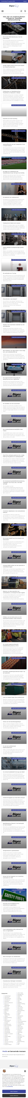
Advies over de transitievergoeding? (12, 721)
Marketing (19, 995)
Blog (5, 1012)
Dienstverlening (7, 1017)
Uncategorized (20, 1024)
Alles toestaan (14, 1091)
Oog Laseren (20, 1007)
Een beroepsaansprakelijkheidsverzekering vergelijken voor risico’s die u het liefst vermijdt (13, 482)
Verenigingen (20, 1028)
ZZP (18, 1044)
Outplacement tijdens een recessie (11, 223)
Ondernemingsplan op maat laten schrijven (14, 797)
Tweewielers (20, 1022)
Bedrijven (6, 1009)
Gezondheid (7, 1031)
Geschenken (7, 1029)
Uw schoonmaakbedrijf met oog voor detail (14, 772)
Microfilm (19, 999)
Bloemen (6, 1010)
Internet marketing (8, 1041)
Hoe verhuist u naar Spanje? (10, 299)
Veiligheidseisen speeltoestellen (11, 850)
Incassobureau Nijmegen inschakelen (12, 981)
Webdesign (19, 1032)
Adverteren (6, 997)
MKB (18, 1001)
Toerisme (19, 1019)
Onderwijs (19, 1006)
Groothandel (7, 1032)
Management (20, 994)
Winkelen (19, 1034)
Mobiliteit (19, 1002)
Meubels (19, 998)
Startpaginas (20, 1015)
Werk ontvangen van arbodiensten (11, 956)
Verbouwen (20, 1026)
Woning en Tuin (20, 1036)
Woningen (19, 1037)
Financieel (6, 1027)
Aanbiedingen (7, 995)
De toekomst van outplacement (11, 197)
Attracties (6, 1001)
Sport (18, 1014)
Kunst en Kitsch (7, 1044)
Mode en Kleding (21, 1003)
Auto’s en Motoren (8, 1002)
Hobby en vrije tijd (8, 1033)
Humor (6, 1037)
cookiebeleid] (10, 1086)
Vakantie (19, 1025)
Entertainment (7, 1024)
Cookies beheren (14, 1095)
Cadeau (6, 1016)
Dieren (5, 1018)
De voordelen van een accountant (11, 403)
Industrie (6, 1039)
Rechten (19, 1011)
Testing (19, 1018)
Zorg (18, 1042)
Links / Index (20, 992)
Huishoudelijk (7, 1036)
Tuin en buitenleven (21, 1021)
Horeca (6, 1035)
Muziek (19, 1005)
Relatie (18, 1013)
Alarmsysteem (7, 998)
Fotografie (6, 1028)
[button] (25, 1071)
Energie (6, 1022)
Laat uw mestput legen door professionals (13, 697)
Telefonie (19, 1017)
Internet (6, 1040)
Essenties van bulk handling (10, 118)
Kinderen (6, 1043)
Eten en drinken (7, 1025)
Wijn (18, 1033)
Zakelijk (19, 1038)
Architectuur (7, 1000)
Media (18, 997)
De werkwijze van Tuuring (9, 273)
